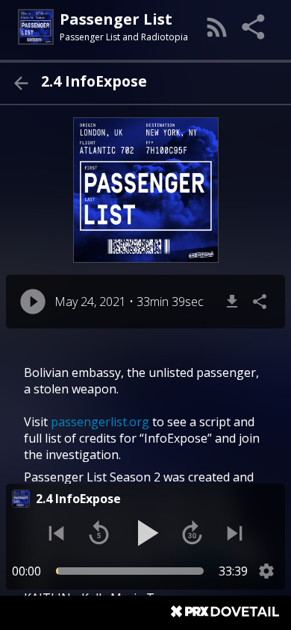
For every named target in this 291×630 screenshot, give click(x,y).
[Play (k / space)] (145, 533)
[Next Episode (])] (234, 533)
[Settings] (266, 571)
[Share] (254, 27)
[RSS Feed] (217, 27)
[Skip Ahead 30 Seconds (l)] (192, 533)
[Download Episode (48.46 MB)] (232, 301)
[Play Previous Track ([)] (56, 533)
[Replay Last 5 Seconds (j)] (99, 533)
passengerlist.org (100, 422)
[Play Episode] (33, 301)
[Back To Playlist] (20, 83)
